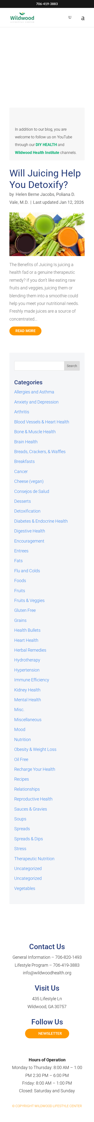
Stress (20, 848)
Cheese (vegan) (29, 481)
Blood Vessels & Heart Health (41, 421)
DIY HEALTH (46, 144)
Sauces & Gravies (30, 809)
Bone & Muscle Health (35, 431)
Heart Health (26, 640)
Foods (20, 580)
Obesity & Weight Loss (35, 749)
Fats (18, 560)
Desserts (22, 501)
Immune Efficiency (31, 679)
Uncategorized (28, 868)
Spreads (22, 828)
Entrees (21, 550)
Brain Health (26, 441)
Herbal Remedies (30, 650)
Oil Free (21, 759)
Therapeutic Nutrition (34, 858)
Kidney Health (27, 689)
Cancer (21, 471)
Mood (19, 729)
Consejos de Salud (31, 491)
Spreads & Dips (28, 838)
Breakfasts (24, 461)
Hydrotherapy (27, 659)
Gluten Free (25, 610)
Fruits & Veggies (29, 600)
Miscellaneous (27, 719)
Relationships (27, 789)
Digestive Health (29, 530)
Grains (20, 620)
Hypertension (27, 669)
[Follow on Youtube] (52, 1050)
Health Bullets (27, 630)
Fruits (19, 590)
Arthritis (21, 411)
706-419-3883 (66, 965)
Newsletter (50, 1033)
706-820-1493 (68, 957)
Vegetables (24, 888)
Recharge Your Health (34, 769)
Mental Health (27, 699)
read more (25, 331)
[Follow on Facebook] (41, 1050)
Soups (20, 818)
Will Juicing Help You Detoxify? (45, 179)
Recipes (21, 779)
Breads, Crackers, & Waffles (40, 451)
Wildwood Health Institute (37, 152)
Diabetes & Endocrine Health (41, 521)
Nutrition (22, 739)
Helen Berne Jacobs (35, 194)
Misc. (19, 709)
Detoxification (27, 511)
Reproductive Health (33, 798)
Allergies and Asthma (34, 391)
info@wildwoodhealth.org (47, 972)
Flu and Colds (27, 570)
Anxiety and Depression (36, 401)
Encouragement (29, 540)
